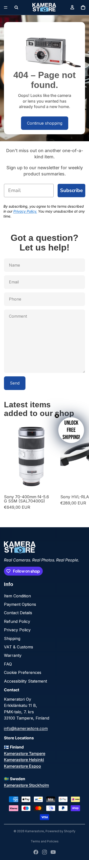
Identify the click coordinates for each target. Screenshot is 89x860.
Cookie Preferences (22, 672)
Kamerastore (34, 831)
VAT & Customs (18, 646)
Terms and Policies (45, 841)
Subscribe (71, 190)
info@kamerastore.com (26, 728)
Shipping (12, 638)
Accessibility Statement (25, 681)
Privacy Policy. (25, 211)
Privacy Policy (17, 629)
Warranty (13, 655)
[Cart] (83, 7)
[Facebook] (36, 852)
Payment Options (20, 604)
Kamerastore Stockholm (26, 785)
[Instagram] (44, 852)
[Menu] (5, 7)
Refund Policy (17, 621)
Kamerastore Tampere (24, 753)
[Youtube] (53, 852)
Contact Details (18, 612)
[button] (71, 430)
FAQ (8, 664)
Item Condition (17, 595)
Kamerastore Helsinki (24, 759)
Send (15, 383)
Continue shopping (44, 123)
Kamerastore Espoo (22, 766)
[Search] (16, 7)
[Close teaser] (56, 415)
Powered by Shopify (60, 831)
